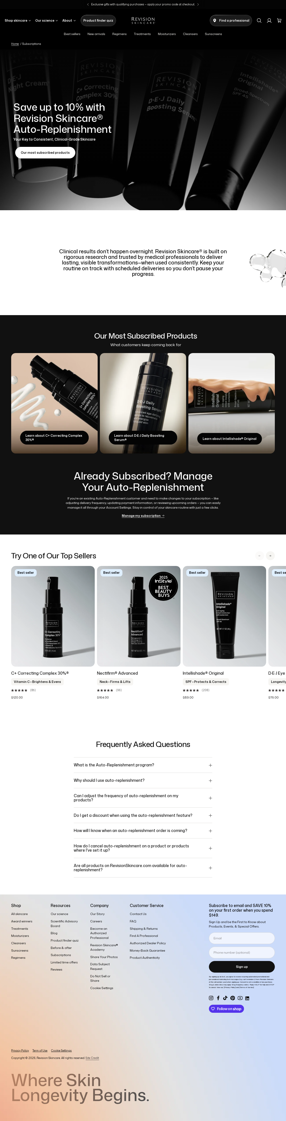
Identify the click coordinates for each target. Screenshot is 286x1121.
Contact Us (138, 914)
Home (15, 44)
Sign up (242, 967)
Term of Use (39, 1050)
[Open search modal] (259, 20)
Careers (96, 921)
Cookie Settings (61, 1050)
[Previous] (88, 4)
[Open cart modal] (279, 20)
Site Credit (92, 1058)
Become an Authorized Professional (99, 933)
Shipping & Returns (144, 928)
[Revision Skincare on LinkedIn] (247, 998)
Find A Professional (144, 936)
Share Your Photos (104, 957)
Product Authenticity (145, 957)
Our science (59, 914)
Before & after (61, 948)
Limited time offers (64, 962)
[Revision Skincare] (143, 20)
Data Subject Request (100, 966)
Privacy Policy (20, 1050)
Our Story (97, 914)
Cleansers (18, 943)
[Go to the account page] (269, 20)
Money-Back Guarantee (147, 950)
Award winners (21, 921)
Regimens (18, 957)
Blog (54, 933)
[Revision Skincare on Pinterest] (232, 998)
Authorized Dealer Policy (148, 943)
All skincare (19, 914)
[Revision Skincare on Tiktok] (225, 998)
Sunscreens (19, 950)
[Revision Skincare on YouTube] (240, 998)
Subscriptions (61, 955)
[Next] (198, 4)
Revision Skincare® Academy (104, 947)
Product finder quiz (65, 940)
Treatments (19, 928)
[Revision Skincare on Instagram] (211, 998)
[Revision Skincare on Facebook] (218, 998)
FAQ (133, 921)
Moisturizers (20, 936)
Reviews (56, 969)
